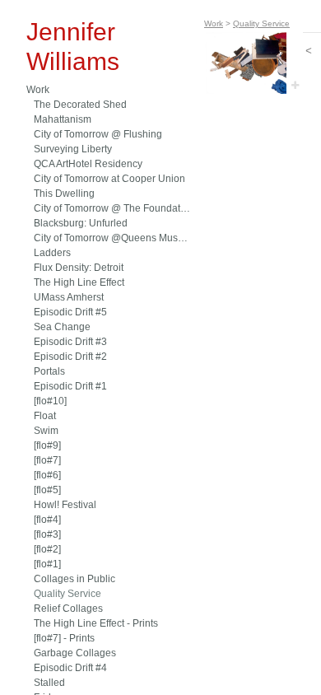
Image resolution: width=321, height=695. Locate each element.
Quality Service (67, 593)
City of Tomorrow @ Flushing (98, 134)
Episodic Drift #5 (70, 312)
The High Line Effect (79, 282)
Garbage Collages (75, 653)
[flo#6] (47, 475)
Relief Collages (68, 608)
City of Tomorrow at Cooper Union (109, 178)
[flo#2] (47, 549)
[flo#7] (47, 460)
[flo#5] (47, 490)
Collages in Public (74, 579)
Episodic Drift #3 (70, 342)
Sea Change (62, 327)
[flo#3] (47, 534)
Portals (49, 371)
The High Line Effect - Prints (96, 623)
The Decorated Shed (80, 104)
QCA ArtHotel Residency (88, 164)
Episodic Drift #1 (70, 386)
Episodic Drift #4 (70, 668)
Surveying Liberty (73, 149)
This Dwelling (64, 193)
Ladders (52, 253)
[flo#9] (47, 445)
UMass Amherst (69, 297)
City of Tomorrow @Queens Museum (112, 238)
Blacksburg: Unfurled (81, 223)
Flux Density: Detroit (78, 267)
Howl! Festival (65, 505)
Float (45, 416)
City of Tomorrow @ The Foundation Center (112, 208)
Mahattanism (62, 119)
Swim (46, 430)
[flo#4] (47, 519)
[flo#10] (50, 401)
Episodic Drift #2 (70, 356)
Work (37, 90)
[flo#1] (47, 564)
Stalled (49, 682)
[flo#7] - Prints (64, 638)
